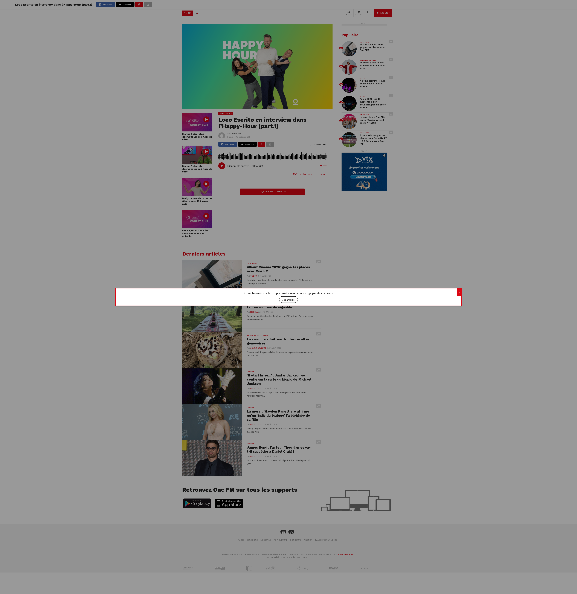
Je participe (288, 299)
